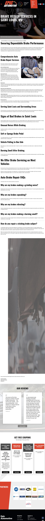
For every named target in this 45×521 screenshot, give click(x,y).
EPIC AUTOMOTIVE (4, 40)
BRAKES (24, 40)
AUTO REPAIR (20, 519)
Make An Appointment (6, 459)
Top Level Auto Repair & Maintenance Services (15, 40)
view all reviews (22, 426)
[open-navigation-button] (1, 4)
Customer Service (3, 378)
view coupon (5, 472)
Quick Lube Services (4, 379)
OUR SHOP (19, 517)
